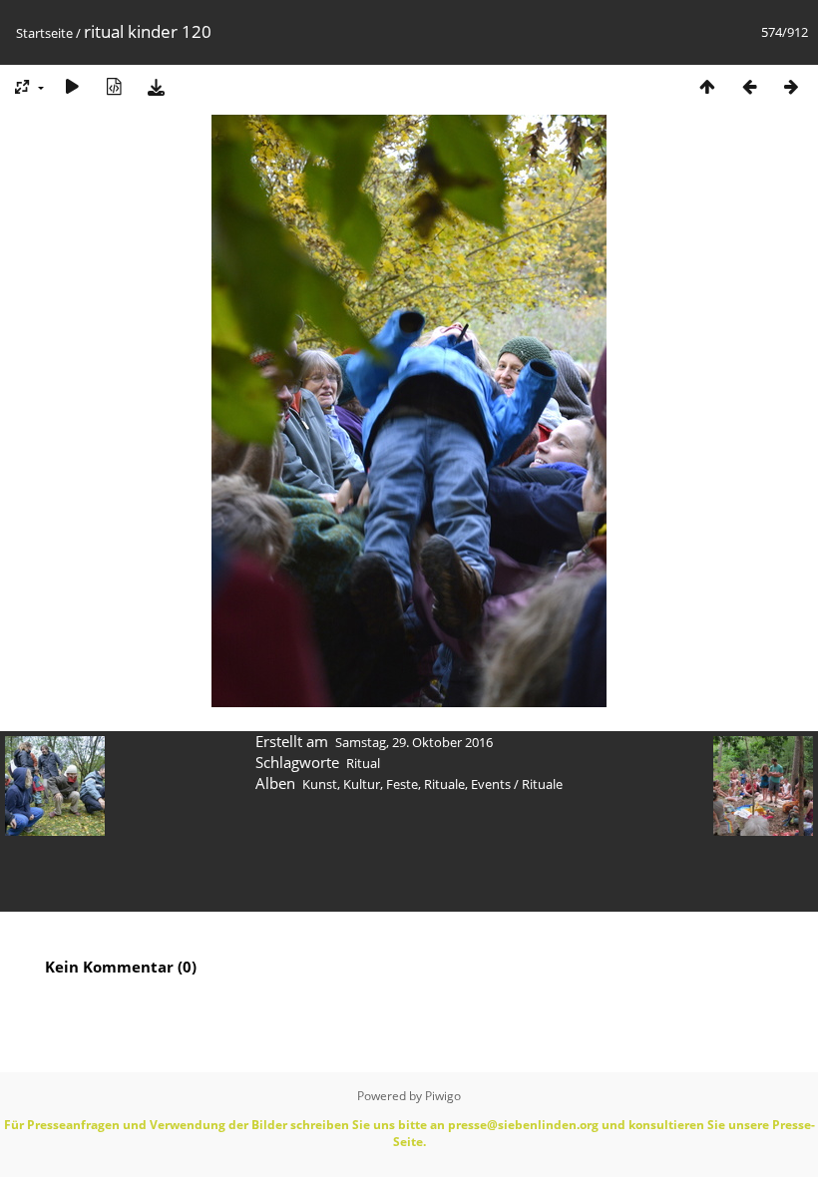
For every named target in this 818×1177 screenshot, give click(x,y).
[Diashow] (72, 86)
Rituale (542, 784)
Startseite (44, 33)
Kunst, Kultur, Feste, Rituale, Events (406, 784)
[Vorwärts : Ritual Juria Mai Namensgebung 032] (791, 86)
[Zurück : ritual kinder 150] (749, 86)
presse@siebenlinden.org (523, 1124)
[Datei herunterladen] (156, 86)
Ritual (363, 763)
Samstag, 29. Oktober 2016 (414, 742)
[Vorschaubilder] (707, 86)
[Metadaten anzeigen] (114, 86)
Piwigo (443, 1095)
